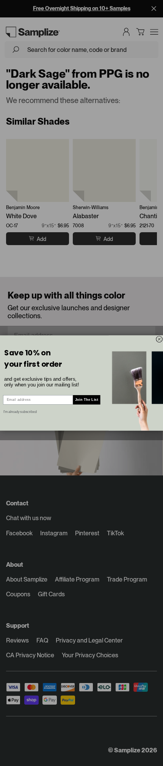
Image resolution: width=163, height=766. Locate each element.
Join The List (86, 399)
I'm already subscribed (20, 411)
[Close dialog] (159, 339)
